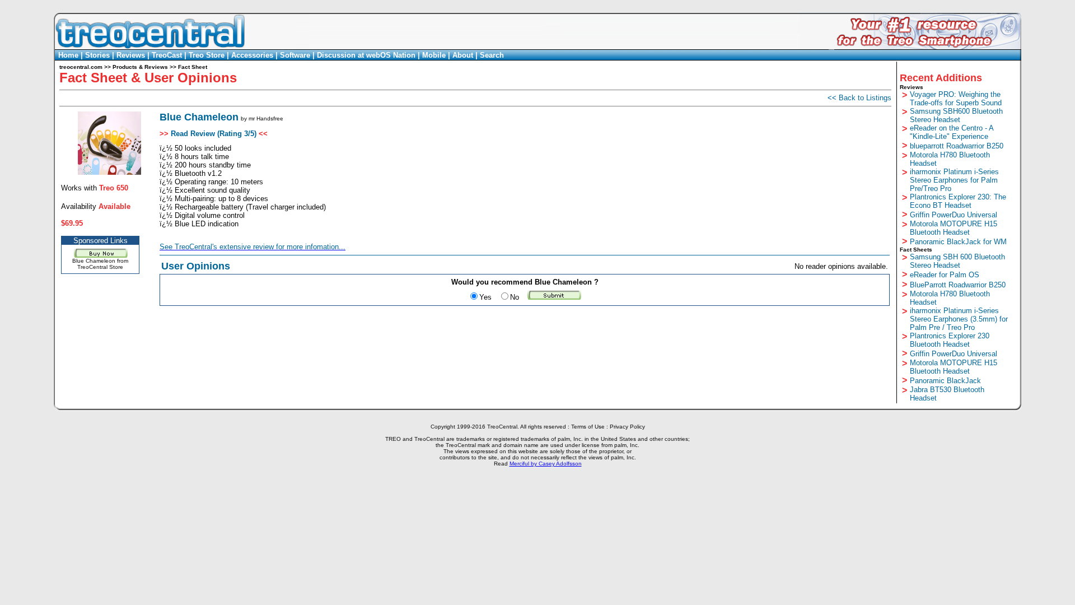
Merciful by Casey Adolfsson (546, 463)
